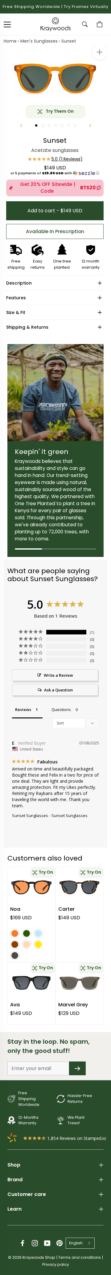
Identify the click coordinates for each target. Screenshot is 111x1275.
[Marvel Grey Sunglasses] (79, 983)
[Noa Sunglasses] (31, 887)
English (76, 1243)
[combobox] (80, 1243)
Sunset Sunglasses (30, 815)
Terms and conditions (79, 1257)
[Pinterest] (59, 1243)
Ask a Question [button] (58, 690)
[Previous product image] (21, 125)
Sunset (68, 41)
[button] (55, 173)
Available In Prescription (55, 231)
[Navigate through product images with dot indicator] (36, 125)
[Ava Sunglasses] (31, 983)
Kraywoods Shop (39, 1257)
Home (10, 41)
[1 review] (55, 159)
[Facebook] (22, 1243)
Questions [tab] (61, 709)
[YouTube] (47, 1243)
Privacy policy (55, 1264)
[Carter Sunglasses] (79, 887)
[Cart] (100, 24)
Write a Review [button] (58, 675)
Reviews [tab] (23, 709)
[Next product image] (90, 125)
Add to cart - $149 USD (54, 210)
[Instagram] (35, 1243)
